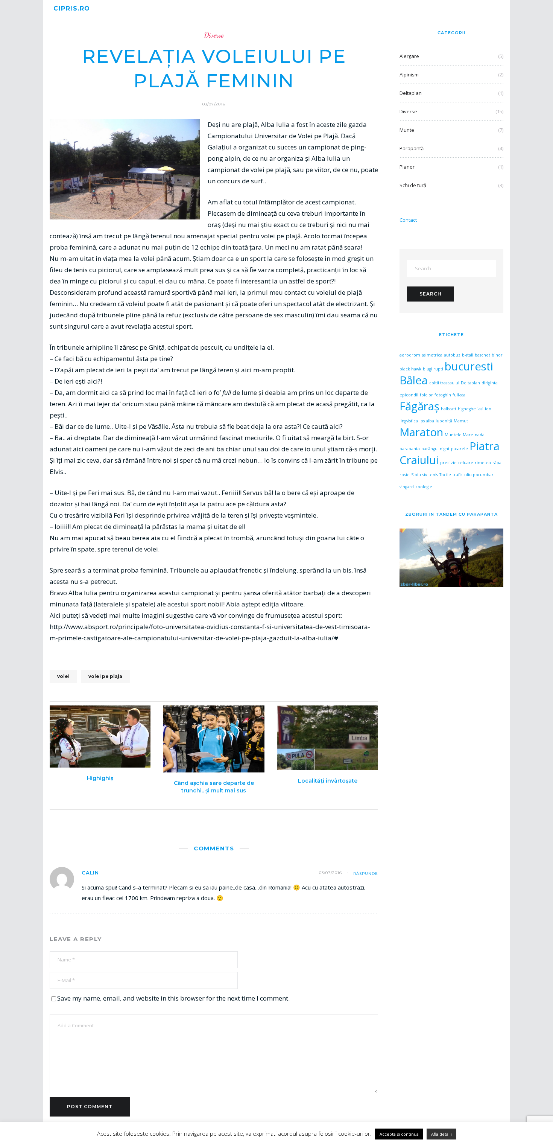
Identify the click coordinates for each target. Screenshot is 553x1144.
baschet (482, 355)
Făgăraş (419, 406)
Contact (408, 219)
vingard (407, 486)
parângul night (435, 448)
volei (63, 676)
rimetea (483, 462)
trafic (458, 474)
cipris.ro (71, 9)
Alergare (409, 56)
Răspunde (365, 873)
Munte (407, 129)
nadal (480, 434)
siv (424, 474)
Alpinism (409, 74)
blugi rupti (433, 369)
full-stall (460, 395)
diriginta (490, 382)
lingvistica (409, 420)
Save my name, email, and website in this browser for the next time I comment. (173, 998)
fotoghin (442, 395)
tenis (433, 474)
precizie (448, 462)
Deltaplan (411, 93)
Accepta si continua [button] (399, 1134)
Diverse (213, 35)
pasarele (459, 448)
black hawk (410, 369)
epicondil (409, 395)
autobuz (452, 355)
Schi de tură (413, 185)
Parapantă (412, 148)
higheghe (467, 408)
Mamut (461, 420)
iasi (480, 408)
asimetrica (432, 355)
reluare (465, 462)
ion (488, 408)
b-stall (467, 355)
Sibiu (416, 474)
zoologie (423, 486)
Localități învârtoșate (327, 780)
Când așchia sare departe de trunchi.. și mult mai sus (214, 787)
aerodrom (410, 355)
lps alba (426, 420)
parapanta (410, 448)
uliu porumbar (479, 474)
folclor (426, 395)
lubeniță (444, 420)
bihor (497, 355)
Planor (407, 166)
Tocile (445, 474)
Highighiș (100, 778)
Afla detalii (441, 1134)
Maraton (421, 432)
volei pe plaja (105, 676)
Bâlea (414, 380)
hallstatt (448, 408)
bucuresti (469, 366)
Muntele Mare (459, 434)
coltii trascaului (444, 382)
